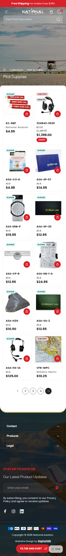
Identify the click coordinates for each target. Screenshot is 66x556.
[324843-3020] (48, 104)
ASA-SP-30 (44, 226)
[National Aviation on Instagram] (13, 511)
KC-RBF (11, 123)
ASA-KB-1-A (45, 274)
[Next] (48, 391)
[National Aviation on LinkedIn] (22, 511)
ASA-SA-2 (43, 321)
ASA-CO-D (13, 179)
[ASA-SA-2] (48, 302)
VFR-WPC (43, 368)
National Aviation (17, 127)
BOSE (40, 127)
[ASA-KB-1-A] (48, 255)
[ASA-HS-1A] (17, 349)
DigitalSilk (44, 541)
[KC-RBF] (17, 104)
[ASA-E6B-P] (17, 208)
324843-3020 (46, 123)
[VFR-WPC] (48, 349)
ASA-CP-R (13, 274)
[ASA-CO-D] (17, 161)
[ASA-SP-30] (48, 208)
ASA (8, 183)
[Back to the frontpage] (4, 69)
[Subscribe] (57, 487)
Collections (16, 70)
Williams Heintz (47, 372)
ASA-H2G (12, 321)
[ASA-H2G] (17, 302)
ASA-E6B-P (13, 226)
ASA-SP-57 (44, 179)
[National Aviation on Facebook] (5, 511)
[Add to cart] (27, 114)
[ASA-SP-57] (48, 161)
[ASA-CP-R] (17, 255)
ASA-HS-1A (13, 368)
